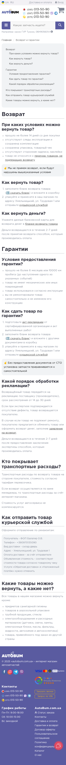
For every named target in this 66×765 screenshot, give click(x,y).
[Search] (59, 25)
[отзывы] (48, 680)
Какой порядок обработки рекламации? (31, 84)
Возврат (10, 50)
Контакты (40, 717)
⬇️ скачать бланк (17, 193)
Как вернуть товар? (20, 59)
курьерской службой (33, 205)
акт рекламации (32, 322)
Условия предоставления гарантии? (29, 74)
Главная (7, 40)
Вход (60, 3)
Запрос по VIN (44, 696)
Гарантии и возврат (46, 725)
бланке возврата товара (41, 224)
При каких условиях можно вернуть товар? (34, 54)
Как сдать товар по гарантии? (26, 79)
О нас (38, 755)
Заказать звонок (44, 692)
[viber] (4, 672)
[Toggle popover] (58, 746)
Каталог (39, 751)
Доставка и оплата (40, 3)
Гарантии (11, 70)
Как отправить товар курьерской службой (30, 95)
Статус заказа (45, 713)
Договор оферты (45, 730)
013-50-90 (38, 9)
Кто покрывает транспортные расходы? (28, 90)
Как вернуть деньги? (21, 64)
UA (6, 3)
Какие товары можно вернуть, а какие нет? (30, 100)
